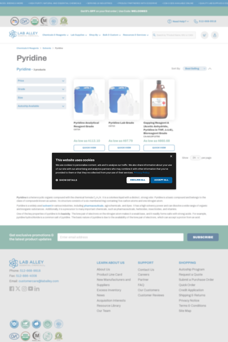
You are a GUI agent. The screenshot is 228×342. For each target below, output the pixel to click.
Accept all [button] (161, 180)
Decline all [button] (137, 180)
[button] (66, 180)
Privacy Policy (142, 173)
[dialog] (114, 171)
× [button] (171, 156)
